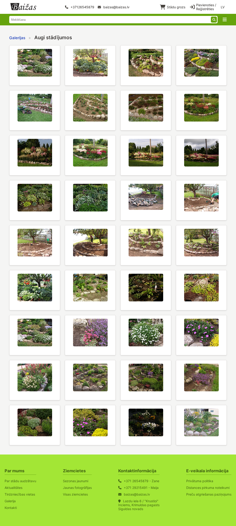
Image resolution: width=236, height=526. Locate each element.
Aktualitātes (13, 488)
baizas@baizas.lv (116, 7)
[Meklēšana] (214, 20)
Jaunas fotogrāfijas (77, 488)
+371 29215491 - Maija (141, 488)
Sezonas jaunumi (75, 481)
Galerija (10, 501)
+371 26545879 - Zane (141, 481)
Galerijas (17, 38)
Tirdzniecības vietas (20, 494)
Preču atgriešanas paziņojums (208, 494)
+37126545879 (82, 7)
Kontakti (11, 508)
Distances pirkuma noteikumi (208, 488)
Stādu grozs (176, 7)
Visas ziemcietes (75, 494)
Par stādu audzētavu (20, 481)
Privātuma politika (199, 481)
